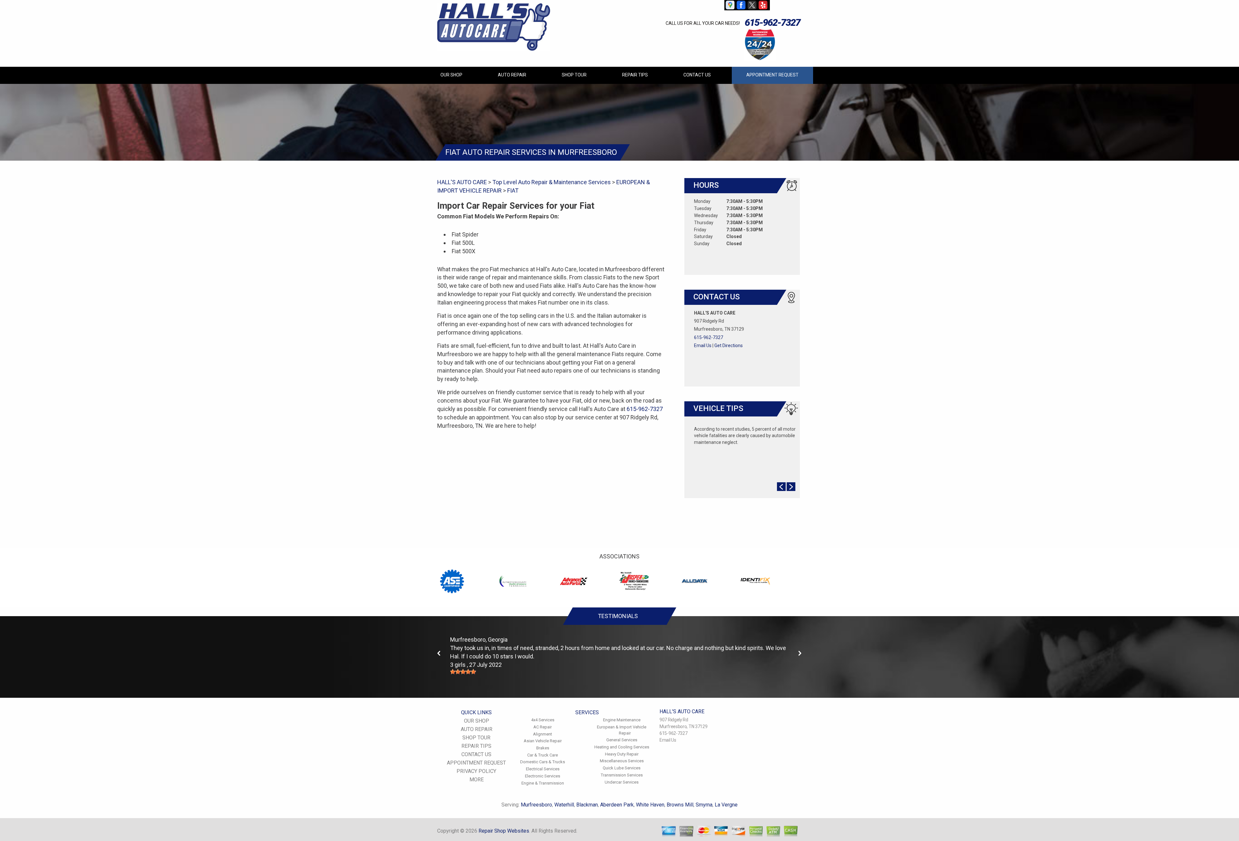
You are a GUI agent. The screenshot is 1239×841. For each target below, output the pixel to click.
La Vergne (726, 805)
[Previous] (439, 653)
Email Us (702, 345)
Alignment (542, 734)
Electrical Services (542, 768)
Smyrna (704, 805)
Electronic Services (542, 776)
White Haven (650, 805)
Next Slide (791, 486)
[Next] (800, 653)
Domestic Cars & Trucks (542, 761)
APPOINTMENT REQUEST (772, 74)
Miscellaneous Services (622, 760)
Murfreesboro (536, 805)
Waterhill (564, 805)
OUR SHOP (451, 74)
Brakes (542, 748)
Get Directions (728, 345)
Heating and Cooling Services (621, 747)
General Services (621, 739)
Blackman (587, 805)
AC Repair (542, 727)
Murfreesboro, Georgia (479, 639)
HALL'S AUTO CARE (462, 182)
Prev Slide (781, 486)
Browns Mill (680, 805)
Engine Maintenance (621, 719)
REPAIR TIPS (635, 74)
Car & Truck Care (542, 755)
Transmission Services (622, 775)
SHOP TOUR (574, 74)
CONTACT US (697, 74)
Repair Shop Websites (503, 831)
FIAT (513, 190)
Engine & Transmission (542, 783)
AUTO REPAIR (512, 74)
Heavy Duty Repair (622, 754)
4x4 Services (542, 719)
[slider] (463, 671)
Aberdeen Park (617, 805)
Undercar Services (622, 782)
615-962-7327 (772, 22)
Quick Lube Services (621, 768)
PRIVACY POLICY (476, 771)
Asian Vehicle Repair (543, 740)
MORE (476, 779)
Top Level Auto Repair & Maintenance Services (551, 182)
